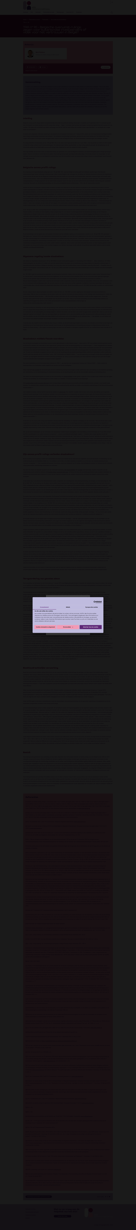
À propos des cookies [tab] (91, 607)
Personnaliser (67, 627)
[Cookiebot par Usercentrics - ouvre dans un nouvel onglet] (95, 602)
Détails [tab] (68, 607)
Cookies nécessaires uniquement (45, 627)
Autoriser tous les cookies (90, 627)
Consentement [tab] (44, 607)
